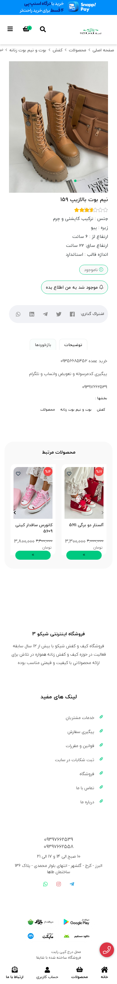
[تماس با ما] (107, 949)
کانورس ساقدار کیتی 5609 (33, 528)
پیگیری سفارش (81, 731)
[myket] (41, 936)
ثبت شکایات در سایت (74, 759)
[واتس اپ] (45, 884)
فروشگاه (87, 774)
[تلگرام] (45, 314)
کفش (57, 50)
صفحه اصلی (103, 50)
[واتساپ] (18, 314)
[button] (102, 512)
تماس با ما (85, 788)
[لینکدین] (31, 314)
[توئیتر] (58, 314)
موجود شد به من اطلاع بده (72, 287)
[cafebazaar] (41, 922)
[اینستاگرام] (58, 884)
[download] (77, 936)
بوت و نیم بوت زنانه (27, 50)
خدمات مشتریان (80, 717)
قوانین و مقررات (80, 745)
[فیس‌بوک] (72, 314)
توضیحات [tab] (73, 344)
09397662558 (59, 846)
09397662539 (58, 839)
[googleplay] (77, 922)
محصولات (77, 50)
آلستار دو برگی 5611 (86, 525)
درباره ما (87, 802)
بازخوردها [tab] (43, 344)
